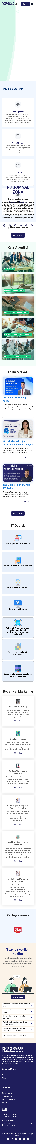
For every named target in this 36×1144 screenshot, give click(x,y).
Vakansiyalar (6, 1078)
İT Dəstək (5, 1103)
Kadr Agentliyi (7, 1093)
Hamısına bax (18, 235)
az (16, 4)
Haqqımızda (6, 1075)
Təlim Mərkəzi (7, 1096)
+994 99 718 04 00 (10, 1116)
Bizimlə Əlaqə (18, 997)
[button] (18, 1005)
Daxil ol (25, 4)
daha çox (27, 414)
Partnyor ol (6, 1081)
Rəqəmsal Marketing (9, 1099)
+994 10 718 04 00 (10, 1114)
